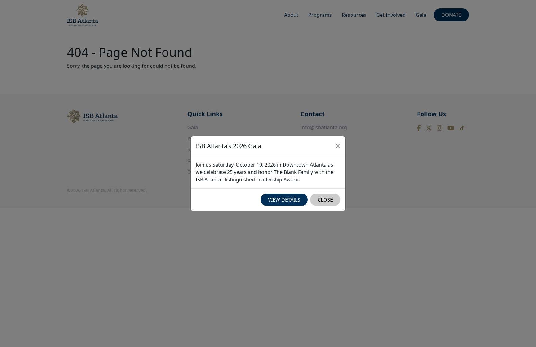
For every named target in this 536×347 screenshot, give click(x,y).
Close (325, 199)
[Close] (338, 146)
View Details (284, 199)
